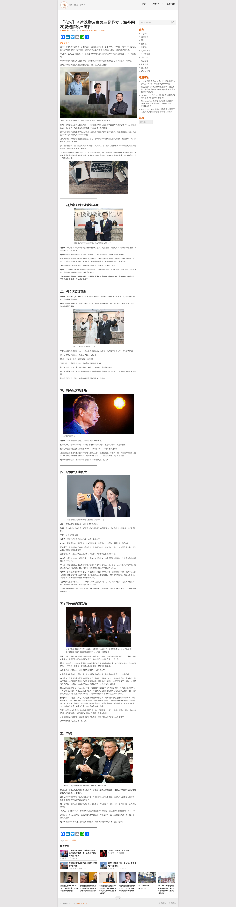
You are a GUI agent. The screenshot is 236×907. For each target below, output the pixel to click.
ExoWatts (145, 95)
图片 (143, 40)
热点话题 (85, 30)
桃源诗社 (144, 47)
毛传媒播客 (145, 50)
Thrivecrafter (146, 101)
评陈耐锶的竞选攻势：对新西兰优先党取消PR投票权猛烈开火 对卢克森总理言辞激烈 (158, 89)
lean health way (147, 109)
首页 (144, 3)
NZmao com (64, 30)
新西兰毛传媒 (82, 903)
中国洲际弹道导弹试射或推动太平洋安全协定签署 (158, 96)
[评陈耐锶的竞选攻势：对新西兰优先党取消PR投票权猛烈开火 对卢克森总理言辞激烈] (108, 877)
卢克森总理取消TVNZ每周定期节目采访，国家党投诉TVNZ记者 (157, 103)
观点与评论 (93, 30)
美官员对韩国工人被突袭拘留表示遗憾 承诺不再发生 (158, 110)
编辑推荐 (144, 67)
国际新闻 (144, 37)
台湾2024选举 (70, 840)
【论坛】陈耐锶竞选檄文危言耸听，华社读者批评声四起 (158, 82)
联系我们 (171, 3)
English (144, 33)
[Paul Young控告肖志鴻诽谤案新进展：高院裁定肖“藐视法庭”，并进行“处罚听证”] (166, 877)
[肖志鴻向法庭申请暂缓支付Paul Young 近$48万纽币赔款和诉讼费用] (127, 877)
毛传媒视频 (145, 54)
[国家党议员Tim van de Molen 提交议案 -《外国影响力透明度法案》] (69, 877)
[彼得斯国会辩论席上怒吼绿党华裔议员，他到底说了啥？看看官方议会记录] (88, 877)
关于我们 (156, 3)
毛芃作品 (144, 57)
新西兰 (144, 43)
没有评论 (102, 30)
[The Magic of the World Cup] (147, 877)
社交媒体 (144, 64)
